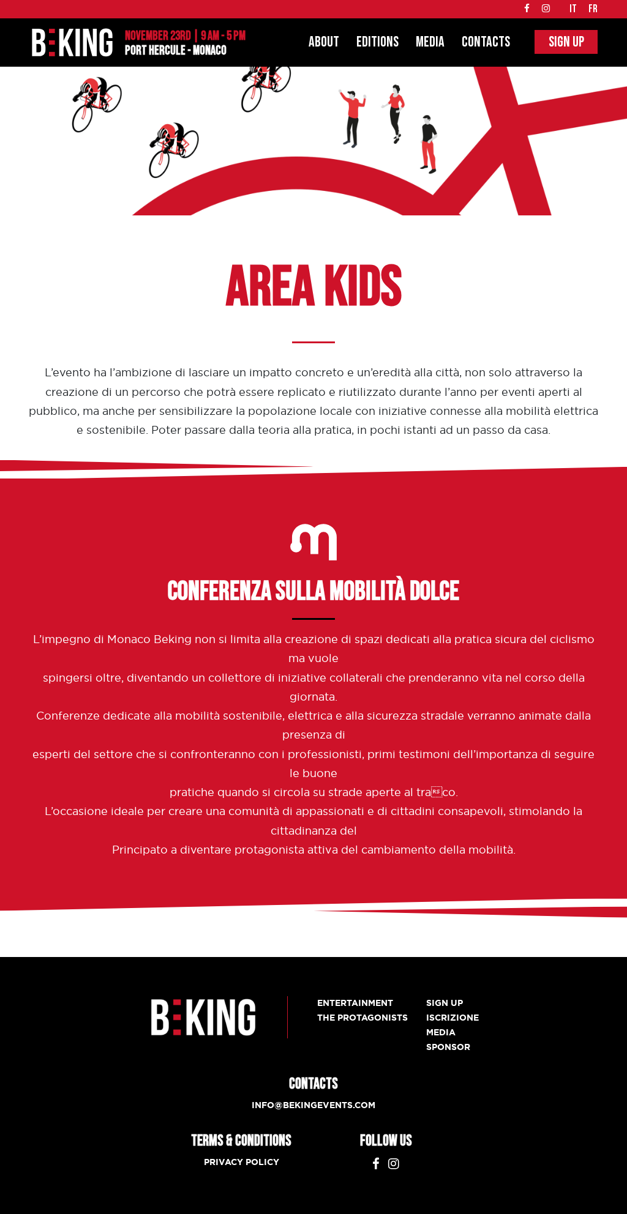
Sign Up (566, 42)
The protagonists (362, 1017)
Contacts (486, 42)
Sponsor (448, 1046)
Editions (377, 42)
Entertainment (355, 1002)
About (324, 42)
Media (430, 42)
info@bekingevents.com (313, 1105)
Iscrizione (452, 1017)
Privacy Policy (241, 1161)
